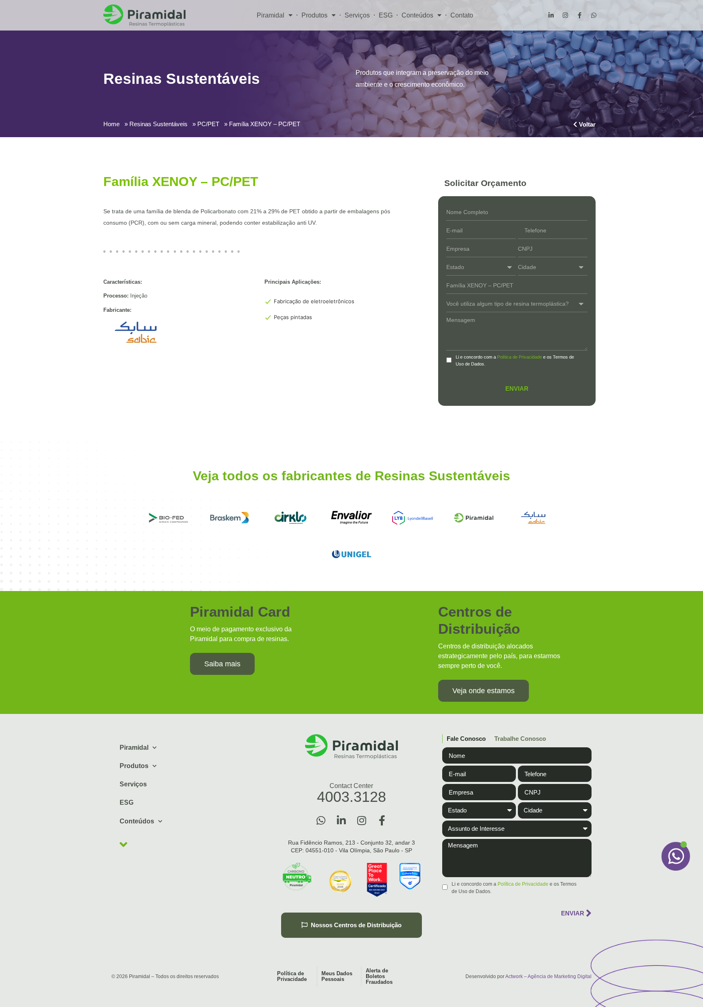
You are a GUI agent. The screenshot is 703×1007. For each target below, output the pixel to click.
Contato (461, 15)
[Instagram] (565, 15)
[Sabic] (534, 518)
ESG (386, 15)
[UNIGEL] (351, 554)
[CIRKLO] (290, 518)
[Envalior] (351, 518)
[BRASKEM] (229, 518)
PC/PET (208, 123)
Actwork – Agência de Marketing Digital (548, 976)
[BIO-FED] (168, 518)
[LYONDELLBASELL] (412, 518)
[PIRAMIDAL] (473, 518)
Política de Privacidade (519, 357)
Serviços (357, 15)
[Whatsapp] (593, 15)
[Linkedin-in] (551, 15)
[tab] (464, 739)
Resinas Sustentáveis (158, 123)
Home (111, 123)
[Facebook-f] (579, 15)
